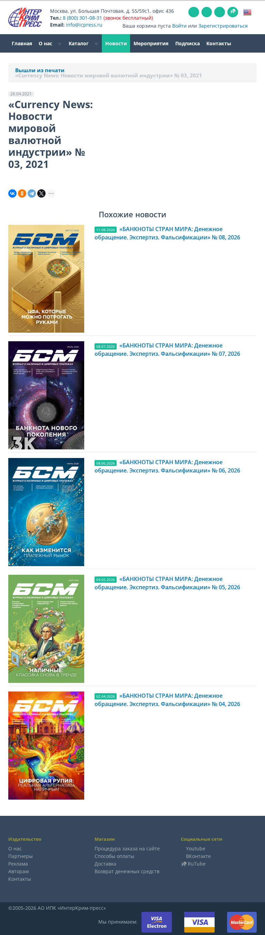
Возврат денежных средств (127, 871)
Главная (22, 43)
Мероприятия (151, 43)
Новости (116, 43)
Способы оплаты (114, 856)
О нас (46, 43)
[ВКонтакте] (12, 193)
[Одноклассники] (22, 193)
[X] (41, 193)
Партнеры (20, 856)
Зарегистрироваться (223, 25)
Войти (179, 25)
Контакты (218, 43)
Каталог (79, 43)
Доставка (105, 863)
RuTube (197, 863)
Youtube (195, 848)
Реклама (18, 863)
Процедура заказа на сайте (127, 848)
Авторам (18, 871)
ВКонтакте (198, 856)
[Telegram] (32, 193)
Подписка (187, 43)
